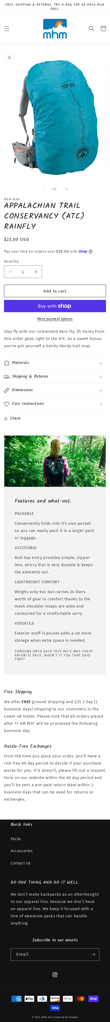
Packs (16, 839)
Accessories (22, 851)
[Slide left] (43, 189)
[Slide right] (67, 189)
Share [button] (15, 418)
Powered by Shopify (66, 1017)
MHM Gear (47, 1017)
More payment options (55, 319)
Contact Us (21, 863)
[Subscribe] (93, 954)
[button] (7, 28)
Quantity (11, 261)
